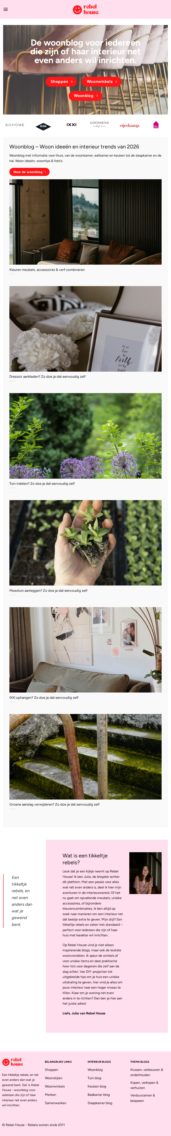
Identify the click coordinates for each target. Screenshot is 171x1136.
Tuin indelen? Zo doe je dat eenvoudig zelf (42, 483)
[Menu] (5, 9)
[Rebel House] (85, 9)
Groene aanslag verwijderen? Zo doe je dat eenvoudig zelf (54, 804)
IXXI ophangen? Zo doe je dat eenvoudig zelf (43, 697)
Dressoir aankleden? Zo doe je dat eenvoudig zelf (47, 376)
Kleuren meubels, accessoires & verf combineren (47, 270)
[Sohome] (15, 125)
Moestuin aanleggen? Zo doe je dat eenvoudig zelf (48, 590)
